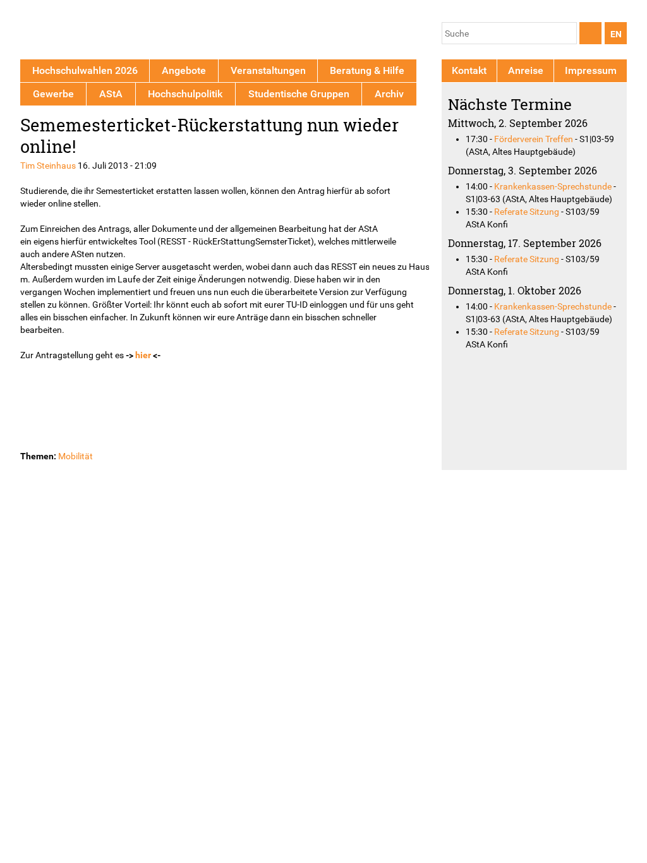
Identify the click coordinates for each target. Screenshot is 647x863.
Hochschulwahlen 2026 (85, 70)
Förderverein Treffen (533, 139)
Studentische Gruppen (298, 94)
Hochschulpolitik (185, 94)
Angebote (184, 70)
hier (143, 355)
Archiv (389, 94)
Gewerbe (53, 94)
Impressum (591, 70)
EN (616, 34)
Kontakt (469, 70)
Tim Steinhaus (48, 165)
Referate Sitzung (526, 212)
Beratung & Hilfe (367, 70)
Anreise (525, 70)
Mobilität (75, 456)
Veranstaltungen (268, 70)
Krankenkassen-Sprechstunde (553, 186)
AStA (111, 94)
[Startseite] (78, 32)
